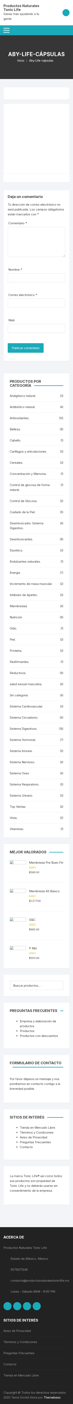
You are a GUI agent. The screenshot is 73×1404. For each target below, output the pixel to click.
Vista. (13, 818)
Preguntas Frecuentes (35, 1142)
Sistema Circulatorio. (24, 717)
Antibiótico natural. (22, 407)
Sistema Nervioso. (22, 762)
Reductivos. (18, 673)
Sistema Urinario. (21, 795)
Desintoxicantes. (21, 539)
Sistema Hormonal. (23, 740)
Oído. (13, 628)
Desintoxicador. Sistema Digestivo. (26, 525)
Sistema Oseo (19, 773)
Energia (15, 573)
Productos (27, 1031)
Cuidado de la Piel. (22, 512)
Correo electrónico (22, 295)
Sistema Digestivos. (23, 729)
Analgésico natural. (23, 396)
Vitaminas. (17, 829)
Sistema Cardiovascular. (26, 706)
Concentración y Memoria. (28, 474)
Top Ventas (18, 807)
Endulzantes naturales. (25, 561)
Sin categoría (19, 695)
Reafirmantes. (19, 662)
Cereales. (16, 463)
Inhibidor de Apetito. (24, 595)
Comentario (17, 223)
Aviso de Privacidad (33, 1137)
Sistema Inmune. (21, 751)
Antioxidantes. (19, 418)
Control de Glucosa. (23, 501)
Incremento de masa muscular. (31, 584)
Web (11, 320)
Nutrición (16, 617)
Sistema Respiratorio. (24, 784)
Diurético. (16, 550)
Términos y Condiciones (37, 1132)
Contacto (26, 1147)
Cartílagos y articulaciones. (28, 451)
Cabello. (15, 440)
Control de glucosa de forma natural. (30, 487)
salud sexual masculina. (26, 684)
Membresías (18, 606)
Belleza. (15, 429)
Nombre (15, 269)
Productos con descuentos (39, 1036)
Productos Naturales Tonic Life (21, 8)
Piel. (13, 639)
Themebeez (52, 1397)
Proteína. (16, 651)
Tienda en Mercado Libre (37, 1127)
